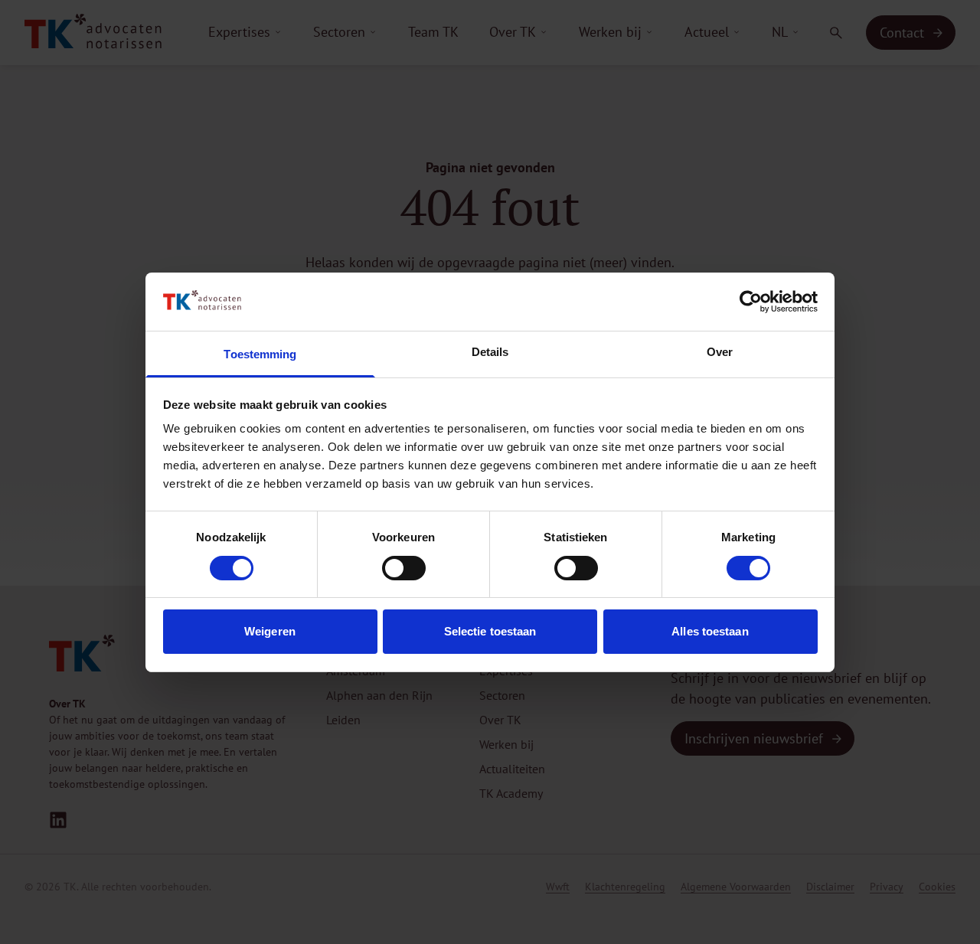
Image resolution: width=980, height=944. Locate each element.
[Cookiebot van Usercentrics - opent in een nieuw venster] (751, 301)
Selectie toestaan (490, 631)
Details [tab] (490, 351)
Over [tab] (720, 351)
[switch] (404, 568)
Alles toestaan (709, 631)
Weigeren (270, 631)
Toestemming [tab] (260, 354)
